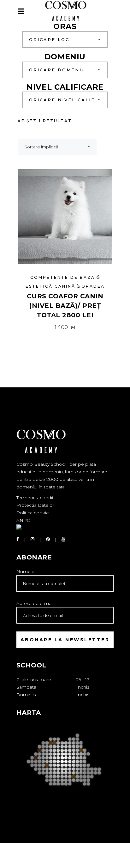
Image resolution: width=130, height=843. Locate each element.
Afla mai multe (65, 327)
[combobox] (65, 39)
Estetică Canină (50, 286)
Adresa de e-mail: (35, 603)
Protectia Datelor (35, 505)
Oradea (93, 286)
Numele (25, 571)
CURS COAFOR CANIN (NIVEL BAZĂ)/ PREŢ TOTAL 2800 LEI (65, 305)
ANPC (23, 520)
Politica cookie (32, 513)
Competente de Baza (62, 277)
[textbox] (65, 39)
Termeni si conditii (36, 497)
